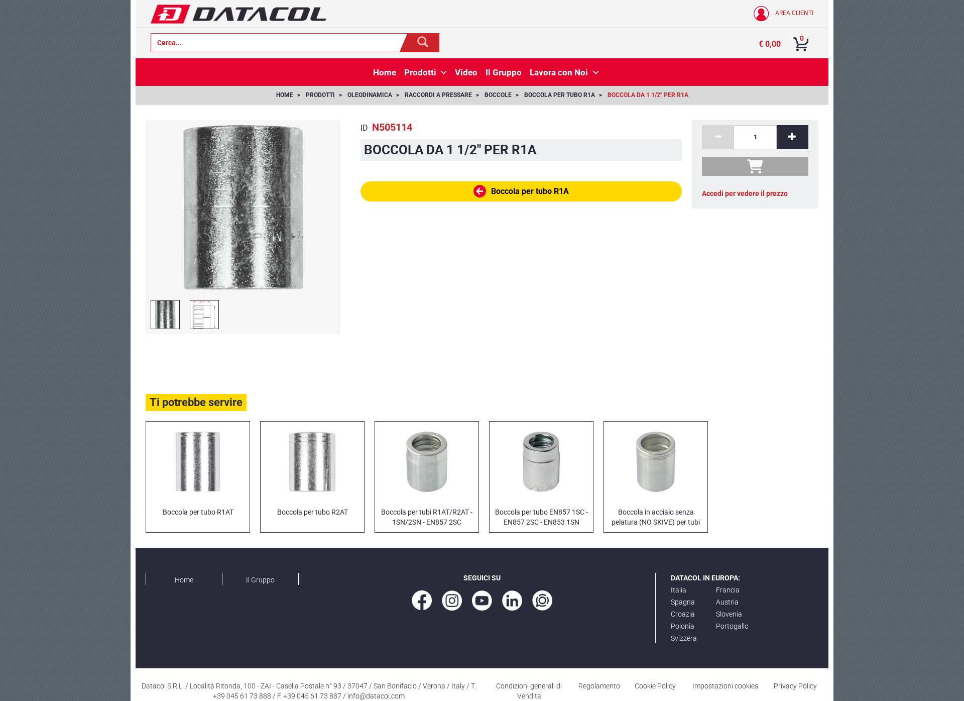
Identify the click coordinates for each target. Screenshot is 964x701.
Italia (678, 590)
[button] (443, 72)
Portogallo (732, 626)
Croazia (683, 614)
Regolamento (599, 686)
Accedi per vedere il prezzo (745, 193)
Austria (727, 602)
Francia (728, 590)
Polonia (682, 626)
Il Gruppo (260, 580)
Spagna (683, 602)
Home (184, 580)
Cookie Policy (655, 686)
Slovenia (729, 614)
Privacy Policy (795, 686)
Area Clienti (793, 13)
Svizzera (684, 638)
